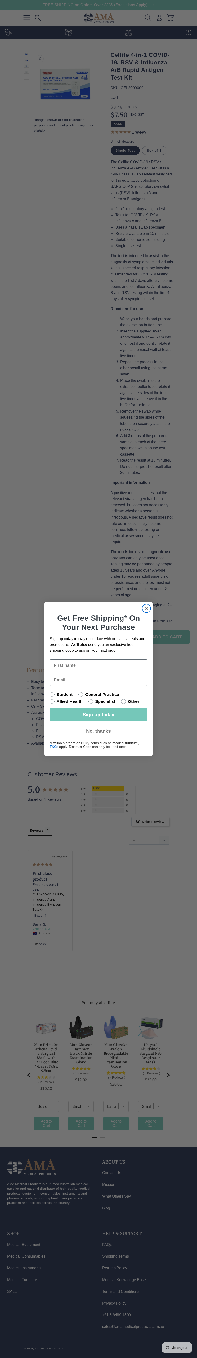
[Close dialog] (146, 608)
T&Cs (54, 747)
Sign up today (98, 714)
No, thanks (98, 731)
